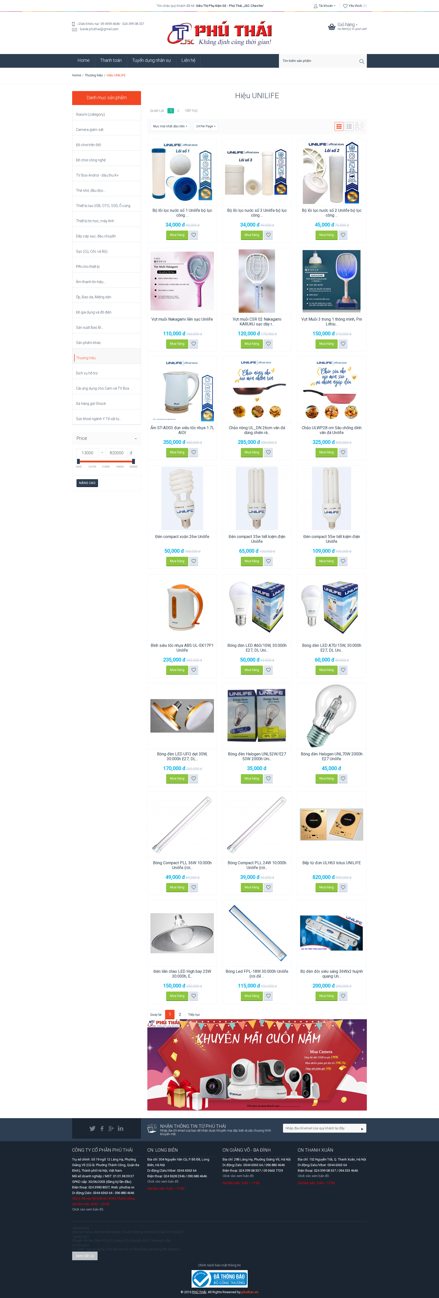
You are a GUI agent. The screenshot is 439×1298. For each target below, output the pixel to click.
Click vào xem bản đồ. (88, 1209)
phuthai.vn (249, 1292)
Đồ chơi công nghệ (91, 160)
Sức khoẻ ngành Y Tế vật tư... (98, 419)
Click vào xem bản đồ (162, 1181)
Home (83, 60)
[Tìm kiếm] (363, 61)
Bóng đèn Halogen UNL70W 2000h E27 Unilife (332, 756)
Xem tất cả (85, 1255)
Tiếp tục (191, 111)
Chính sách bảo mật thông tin (219, 1265)
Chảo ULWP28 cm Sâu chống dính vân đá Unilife (332, 430)
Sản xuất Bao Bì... (89, 327)
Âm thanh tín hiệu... (91, 282)
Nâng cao (87, 483)
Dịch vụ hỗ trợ (87, 373)
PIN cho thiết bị (88, 267)
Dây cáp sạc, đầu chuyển (96, 236)
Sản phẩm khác (88, 343)
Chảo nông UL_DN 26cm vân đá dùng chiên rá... (257, 430)
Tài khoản (326, 6)
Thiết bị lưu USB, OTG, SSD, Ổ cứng (103, 206)
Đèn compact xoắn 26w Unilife (182, 536)
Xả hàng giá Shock (91, 404)
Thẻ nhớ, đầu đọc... (91, 190)
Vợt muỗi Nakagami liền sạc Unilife (182, 319)
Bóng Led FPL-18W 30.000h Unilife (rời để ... (257, 974)
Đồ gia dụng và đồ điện (94, 312)
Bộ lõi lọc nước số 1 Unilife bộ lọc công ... (182, 213)
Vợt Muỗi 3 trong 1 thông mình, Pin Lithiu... (331, 321)
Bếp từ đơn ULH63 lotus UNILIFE (331, 862)
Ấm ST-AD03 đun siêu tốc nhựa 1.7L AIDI (182, 430)
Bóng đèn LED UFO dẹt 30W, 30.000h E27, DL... (182, 756)
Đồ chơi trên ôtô (88, 145)
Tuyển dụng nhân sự (151, 60)
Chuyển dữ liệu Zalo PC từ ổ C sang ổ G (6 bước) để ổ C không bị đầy (121, 1240)
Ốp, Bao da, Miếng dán (93, 297)
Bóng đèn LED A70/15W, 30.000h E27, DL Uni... (331, 648)
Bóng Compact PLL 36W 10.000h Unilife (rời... (182, 865)
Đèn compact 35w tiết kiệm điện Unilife (257, 539)
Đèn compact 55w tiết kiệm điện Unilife (331, 539)
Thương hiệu (94, 75)
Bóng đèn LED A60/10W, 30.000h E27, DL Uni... (257, 648)
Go (362, 1128)
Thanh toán (111, 60)
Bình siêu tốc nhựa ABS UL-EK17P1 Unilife (182, 648)
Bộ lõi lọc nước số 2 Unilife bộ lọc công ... (332, 213)
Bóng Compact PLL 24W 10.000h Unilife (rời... (257, 865)
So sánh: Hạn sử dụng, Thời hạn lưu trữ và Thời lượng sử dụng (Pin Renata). (126, 1249)
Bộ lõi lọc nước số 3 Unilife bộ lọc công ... (257, 213)
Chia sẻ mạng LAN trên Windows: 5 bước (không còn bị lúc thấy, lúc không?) (128, 1232)
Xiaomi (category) (90, 114)
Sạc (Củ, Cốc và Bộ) (91, 251)
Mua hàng (177, 235)
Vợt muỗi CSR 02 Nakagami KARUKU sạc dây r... (257, 321)
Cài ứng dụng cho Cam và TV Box (102, 388)
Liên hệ (188, 60)
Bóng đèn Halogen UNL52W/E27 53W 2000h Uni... (257, 756)
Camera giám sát (89, 130)
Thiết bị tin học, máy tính (95, 221)
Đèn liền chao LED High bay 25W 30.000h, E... (182, 974)
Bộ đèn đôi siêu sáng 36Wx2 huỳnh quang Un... (331, 974)
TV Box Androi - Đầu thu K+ (97, 175)
